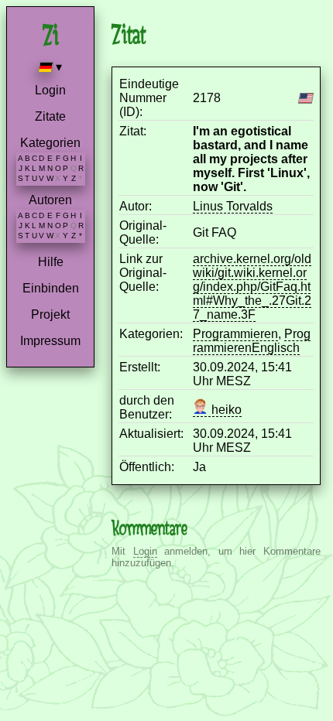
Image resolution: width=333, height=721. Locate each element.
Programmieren (235, 333)
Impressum (50, 340)
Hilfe (51, 261)
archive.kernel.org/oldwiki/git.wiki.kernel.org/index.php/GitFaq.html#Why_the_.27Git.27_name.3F (252, 286)
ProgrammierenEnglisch (252, 340)
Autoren (50, 200)
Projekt (50, 314)
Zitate (50, 116)
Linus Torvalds (233, 206)
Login (50, 90)
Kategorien (50, 142)
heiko (225, 409)
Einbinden (50, 288)
